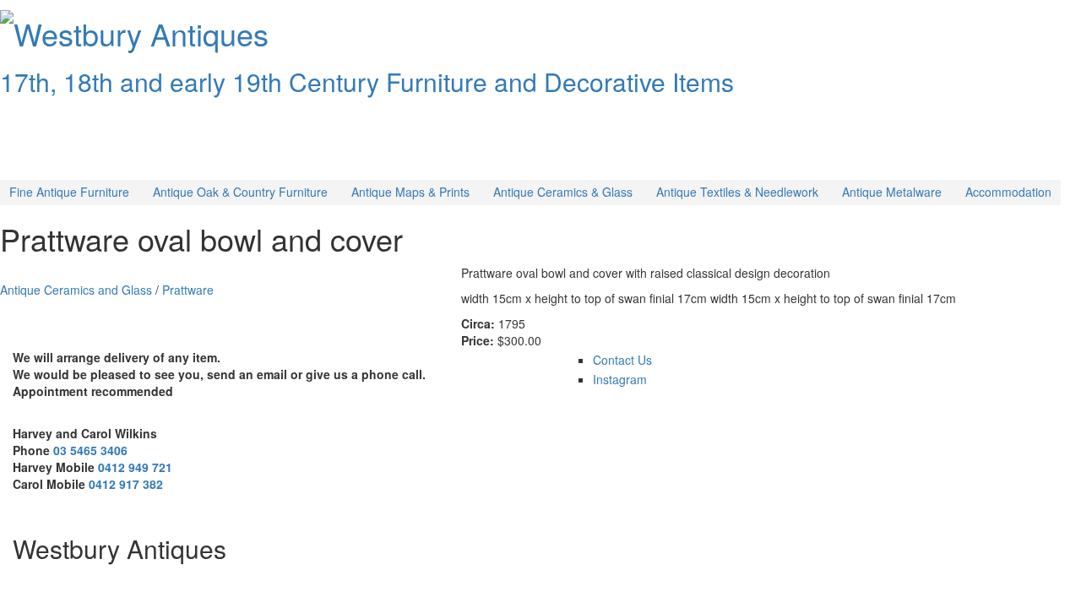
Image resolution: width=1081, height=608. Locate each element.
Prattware (188, 289)
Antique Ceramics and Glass (76, 289)
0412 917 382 (126, 483)
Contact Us (622, 359)
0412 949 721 (135, 467)
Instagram (620, 379)
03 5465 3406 (90, 450)
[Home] (7, 15)
